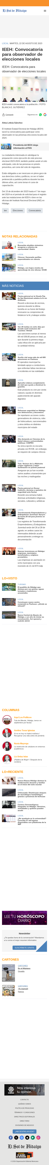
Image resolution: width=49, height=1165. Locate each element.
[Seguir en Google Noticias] (45, 115)
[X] (16, 1138)
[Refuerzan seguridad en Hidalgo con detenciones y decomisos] (9, 419)
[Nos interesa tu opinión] (24, 1090)
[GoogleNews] (22, 1138)
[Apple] (27, 1138)
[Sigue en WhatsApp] (40, 115)
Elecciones (18, 210)
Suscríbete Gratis (24, 948)
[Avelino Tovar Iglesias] (7, 733)
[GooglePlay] (33, 1138)
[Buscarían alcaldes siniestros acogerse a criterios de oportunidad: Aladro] (9, 245)
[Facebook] (11, 1138)
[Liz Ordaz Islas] (7, 759)
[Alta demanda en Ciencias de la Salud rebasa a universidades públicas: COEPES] (9, 445)
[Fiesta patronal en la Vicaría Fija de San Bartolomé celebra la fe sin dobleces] (9, 306)
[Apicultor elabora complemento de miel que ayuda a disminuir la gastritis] (9, 391)
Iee (5, 210)
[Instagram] (38, 1138)
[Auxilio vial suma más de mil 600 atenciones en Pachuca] (9, 364)
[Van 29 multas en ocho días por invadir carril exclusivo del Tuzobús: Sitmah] (9, 336)
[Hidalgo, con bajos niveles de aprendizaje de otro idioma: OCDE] (9, 268)
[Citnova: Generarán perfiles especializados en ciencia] (9, 257)
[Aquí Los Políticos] (7, 720)
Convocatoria (35, 210)
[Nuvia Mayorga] (7, 746)
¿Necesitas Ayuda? (24, 1131)
